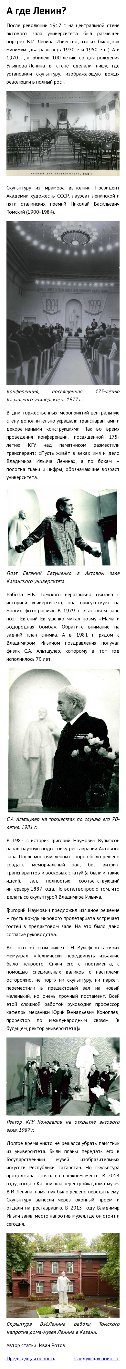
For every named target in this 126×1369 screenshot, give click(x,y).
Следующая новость (97, 1358)
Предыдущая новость (30, 1358)
